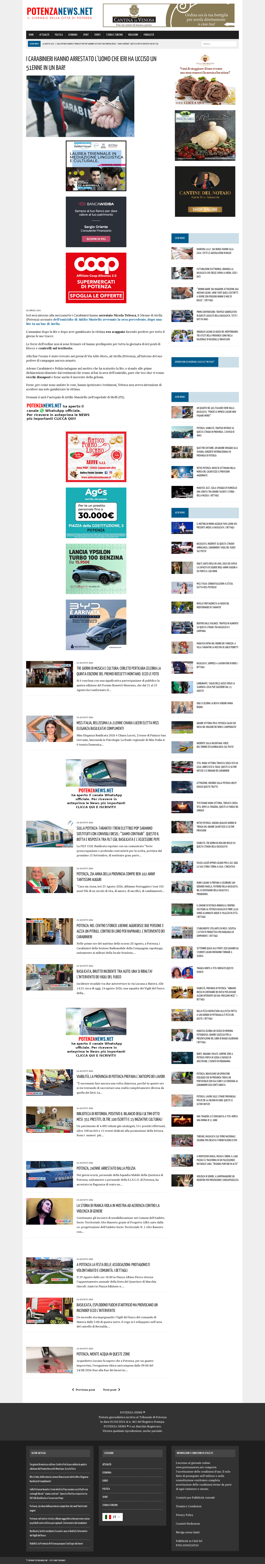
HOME (31, 34)
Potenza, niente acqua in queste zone (103, 1353)
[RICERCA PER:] (219, 43)
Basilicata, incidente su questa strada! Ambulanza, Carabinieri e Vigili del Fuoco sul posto (216, 547)
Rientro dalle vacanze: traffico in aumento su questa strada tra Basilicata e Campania (217, 627)
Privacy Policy (184, 1515)
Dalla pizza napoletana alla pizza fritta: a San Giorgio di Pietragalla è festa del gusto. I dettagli (217, 1014)
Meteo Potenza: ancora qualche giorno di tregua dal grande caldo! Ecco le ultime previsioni (216, 826)
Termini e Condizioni (188, 1506)
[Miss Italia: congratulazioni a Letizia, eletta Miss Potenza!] (182, 591)
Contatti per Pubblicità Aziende (195, 1497)
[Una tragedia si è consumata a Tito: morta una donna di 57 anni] (182, 1124)
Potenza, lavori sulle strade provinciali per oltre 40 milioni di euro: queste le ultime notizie (216, 1100)
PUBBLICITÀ (149, 34)
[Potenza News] (60, 13)
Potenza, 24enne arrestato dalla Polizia (106, 1168)
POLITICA (59, 34)
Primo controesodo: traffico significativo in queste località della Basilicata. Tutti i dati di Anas (217, 315)
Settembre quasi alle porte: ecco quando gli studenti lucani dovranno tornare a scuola (218, 952)
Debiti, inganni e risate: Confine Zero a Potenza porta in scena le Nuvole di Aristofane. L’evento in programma (215, 1057)
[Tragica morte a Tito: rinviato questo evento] (182, 976)
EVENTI (97, 34)
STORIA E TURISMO (114, 34)
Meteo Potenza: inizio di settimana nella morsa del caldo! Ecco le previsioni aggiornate (216, 471)
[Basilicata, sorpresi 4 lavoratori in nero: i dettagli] (182, 671)
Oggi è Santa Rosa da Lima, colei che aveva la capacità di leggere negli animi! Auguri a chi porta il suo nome (217, 567)
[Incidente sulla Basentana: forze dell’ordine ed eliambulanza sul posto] (182, 751)
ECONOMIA (72, 34)
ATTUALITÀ (44, 34)
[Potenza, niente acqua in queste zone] (49, 1371)
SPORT (86, 34)
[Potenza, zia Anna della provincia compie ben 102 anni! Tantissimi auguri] (49, 891)
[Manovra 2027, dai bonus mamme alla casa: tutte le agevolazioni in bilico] (182, 257)
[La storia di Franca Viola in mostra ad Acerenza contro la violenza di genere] (49, 1222)
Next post (109, 1390)
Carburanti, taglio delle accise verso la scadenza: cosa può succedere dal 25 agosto (216, 687)
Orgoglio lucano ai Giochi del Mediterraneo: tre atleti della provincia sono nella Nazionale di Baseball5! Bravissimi (217, 335)
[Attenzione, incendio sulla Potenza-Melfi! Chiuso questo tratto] (182, 791)
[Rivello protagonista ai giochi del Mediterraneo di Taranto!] (182, 611)
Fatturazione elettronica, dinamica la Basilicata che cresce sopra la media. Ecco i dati (217, 272)
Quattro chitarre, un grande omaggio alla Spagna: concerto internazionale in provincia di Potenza (217, 451)
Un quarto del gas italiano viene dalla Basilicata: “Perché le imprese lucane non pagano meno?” (216, 411)
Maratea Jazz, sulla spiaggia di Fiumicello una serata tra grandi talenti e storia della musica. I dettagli (217, 491)
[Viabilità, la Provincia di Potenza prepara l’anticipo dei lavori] (49, 1093)
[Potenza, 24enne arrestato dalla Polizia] (49, 1185)
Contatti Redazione (188, 1523)
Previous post (85, 1390)
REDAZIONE (133, 34)
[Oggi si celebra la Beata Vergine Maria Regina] (182, 711)
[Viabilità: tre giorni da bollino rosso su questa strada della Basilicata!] (182, 851)
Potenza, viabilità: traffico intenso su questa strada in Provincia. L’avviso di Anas (215, 431)
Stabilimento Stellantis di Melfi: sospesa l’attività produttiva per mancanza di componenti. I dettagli (216, 932)
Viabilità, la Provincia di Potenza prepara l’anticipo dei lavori (121, 1076)
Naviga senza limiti (188, 1532)
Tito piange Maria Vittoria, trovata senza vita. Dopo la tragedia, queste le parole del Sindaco (217, 806)
